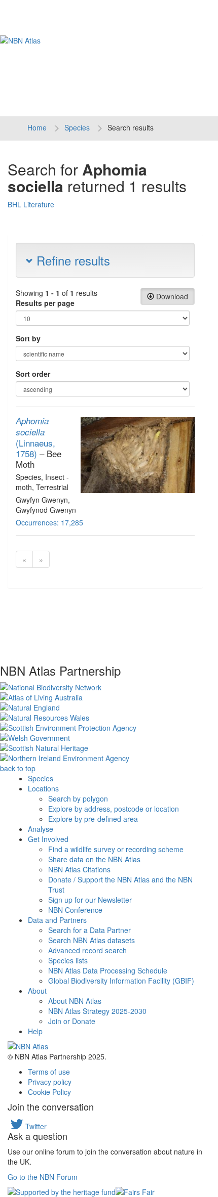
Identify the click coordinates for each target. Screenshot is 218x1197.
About (37, 991)
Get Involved (48, 839)
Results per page (45, 303)
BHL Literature (31, 204)
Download (171, 296)
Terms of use (49, 1072)
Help (35, 1031)
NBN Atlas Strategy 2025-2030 (97, 1011)
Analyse (40, 829)
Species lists (68, 960)
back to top (17, 768)
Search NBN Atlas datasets (91, 940)
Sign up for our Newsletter (90, 900)
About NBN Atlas (74, 1001)
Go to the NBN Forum (43, 1177)
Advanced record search (87, 950)
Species (77, 127)
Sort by (28, 338)
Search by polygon (78, 798)
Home (37, 127)
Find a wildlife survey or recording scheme (116, 849)
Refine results (71, 260)
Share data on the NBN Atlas (94, 859)
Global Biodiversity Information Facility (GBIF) (121, 981)
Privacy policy (49, 1082)
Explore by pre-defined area (93, 819)
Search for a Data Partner (89, 930)
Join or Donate (71, 1021)
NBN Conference (75, 910)
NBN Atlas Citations (79, 869)
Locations (43, 788)
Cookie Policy (49, 1092)
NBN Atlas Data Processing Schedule (107, 970)
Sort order (33, 374)
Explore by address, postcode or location (113, 809)
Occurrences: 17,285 (49, 522)
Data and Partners (57, 920)
